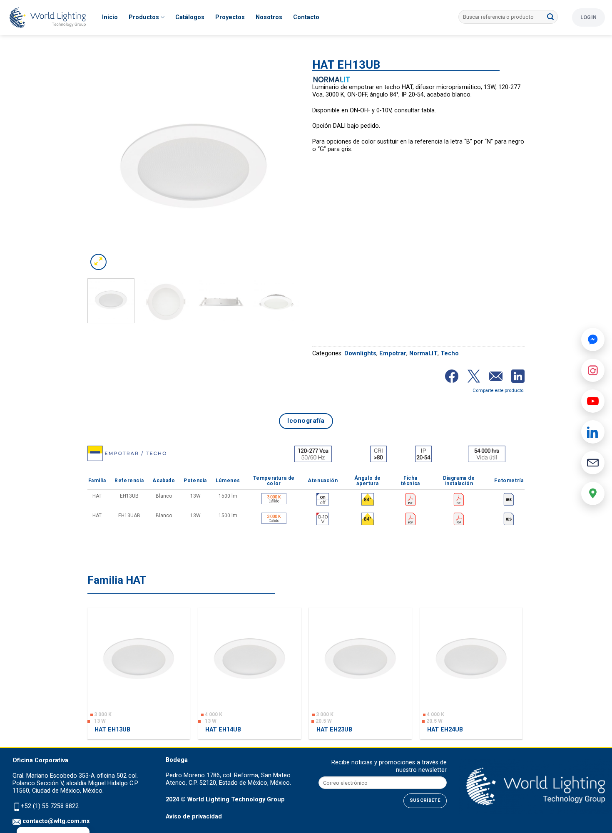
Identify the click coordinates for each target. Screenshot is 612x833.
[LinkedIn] (593, 432)
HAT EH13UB (112, 729)
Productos (144, 17)
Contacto (306, 17)
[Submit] (550, 17)
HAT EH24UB (445, 729)
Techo (449, 353)
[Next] (285, 166)
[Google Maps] (593, 493)
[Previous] (102, 166)
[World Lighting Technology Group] (48, 17)
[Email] (593, 462)
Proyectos (230, 17)
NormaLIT (423, 353)
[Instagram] (593, 370)
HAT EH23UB (334, 729)
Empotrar (392, 353)
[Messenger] (593, 339)
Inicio (110, 17)
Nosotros (269, 17)
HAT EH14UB (223, 729)
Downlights (360, 353)
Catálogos (189, 17)
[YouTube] (593, 401)
